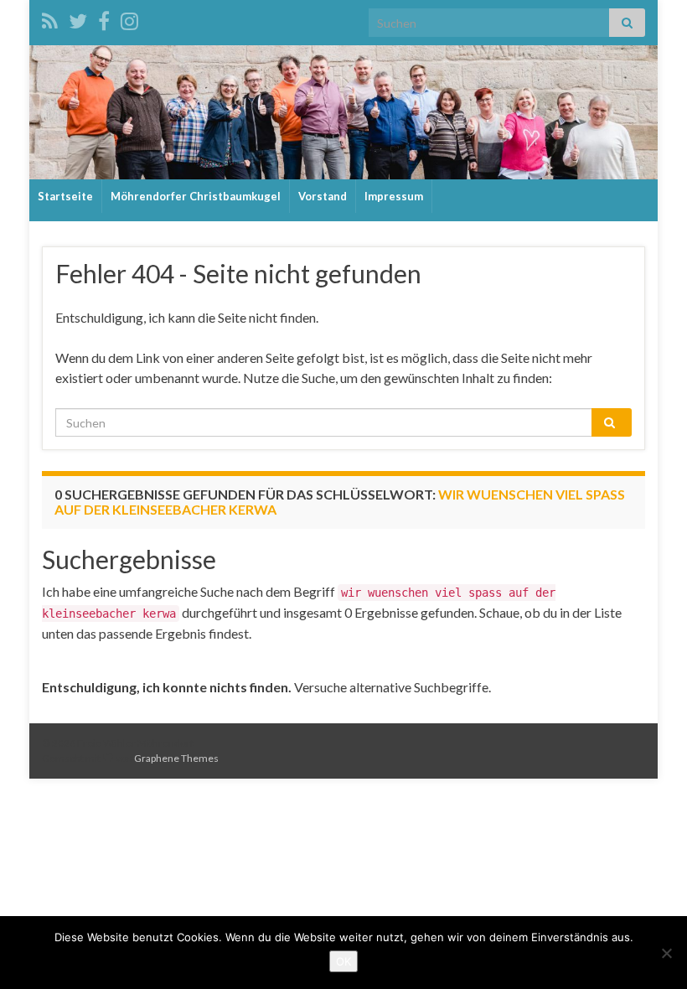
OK (343, 961)
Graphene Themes (176, 758)
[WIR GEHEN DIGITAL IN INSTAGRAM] (129, 18)
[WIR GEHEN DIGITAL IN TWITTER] (78, 18)
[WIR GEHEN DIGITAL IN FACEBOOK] (104, 18)
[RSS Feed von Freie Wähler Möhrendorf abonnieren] (50, 18)
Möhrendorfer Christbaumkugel (196, 196)
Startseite (65, 196)
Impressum (393, 196)
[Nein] (666, 953)
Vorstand (322, 196)
